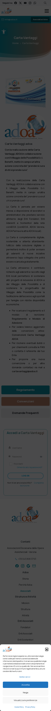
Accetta (26, 684)
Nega (25, 692)
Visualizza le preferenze (25, 700)
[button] (46, 649)
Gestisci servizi (24, 677)
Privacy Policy (30, 707)
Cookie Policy (19, 707)
